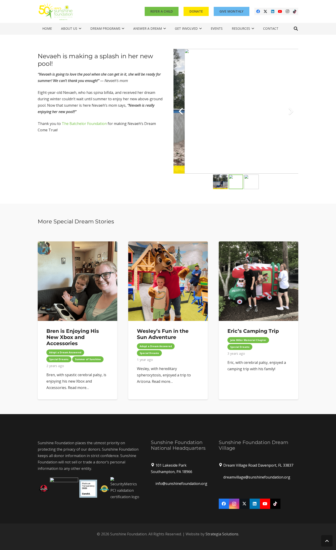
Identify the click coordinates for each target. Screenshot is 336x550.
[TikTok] (294, 11)
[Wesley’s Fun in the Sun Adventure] (168, 320)
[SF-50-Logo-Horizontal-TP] (56, 11)
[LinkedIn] (272, 11)
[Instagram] (287, 11)
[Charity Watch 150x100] (44, 489)
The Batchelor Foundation (84, 123)
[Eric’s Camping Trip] (258, 320)
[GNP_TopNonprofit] (104, 489)
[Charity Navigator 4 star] (64, 489)
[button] (79, 28)
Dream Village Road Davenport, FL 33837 (258, 465)
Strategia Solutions (221, 534)
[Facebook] (258, 11)
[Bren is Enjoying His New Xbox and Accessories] (77, 320)
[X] (265, 11)
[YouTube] (280, 11)
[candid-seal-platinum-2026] (88, 489)
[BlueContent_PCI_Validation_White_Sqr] (125, 488)
